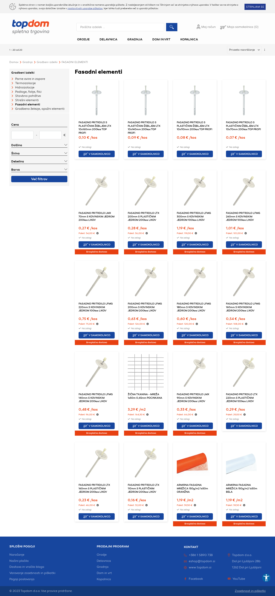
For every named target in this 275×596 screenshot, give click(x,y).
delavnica (104, 561)
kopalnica (104, 579)
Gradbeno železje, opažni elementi (40, 109)
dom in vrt (104, 573)
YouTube (239, 579)
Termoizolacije (25, 83)
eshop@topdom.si (202, 561)
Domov (14, 62)
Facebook (196, 579)
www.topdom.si (200, 567)
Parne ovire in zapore (30, 79)
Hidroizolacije (24, 87)
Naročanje (16, 555)
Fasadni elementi (75, 62)
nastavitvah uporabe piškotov (85, 8)
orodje (102, 555)
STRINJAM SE (255, 6)
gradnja (103, 567)
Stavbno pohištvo (28, 96)
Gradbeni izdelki (47, 62)
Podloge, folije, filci (28, 92)
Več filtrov (39, 179)
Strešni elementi (27, 100)
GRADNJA (27, 62)
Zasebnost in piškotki (250, 591)
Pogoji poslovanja (21, 579)
